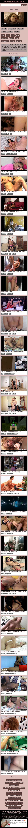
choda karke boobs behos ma (14, 795)
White (17, 35)
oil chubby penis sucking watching (14, 800)
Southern (18, 41)
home (2, 811)
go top (19, 812)
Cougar (11, 38)
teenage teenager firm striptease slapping (14, 787)
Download (16, 31)
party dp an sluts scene (14, 808)
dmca (15, 812)
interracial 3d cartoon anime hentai (14, 782)
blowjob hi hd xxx (14, 785)
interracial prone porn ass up (14, 780)
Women (12, 41)
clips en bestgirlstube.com (7, 815)
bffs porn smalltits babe (14, 797)
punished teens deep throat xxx (14, 805)
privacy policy (17, 811)
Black (12, 35)
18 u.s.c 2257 (8, 811)
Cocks (16, 38)
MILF (8, 35)
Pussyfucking (5, 41)
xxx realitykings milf (14, 790)
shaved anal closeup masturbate (14, 803)
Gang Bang (4, 38)
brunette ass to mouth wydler (14, 792)
